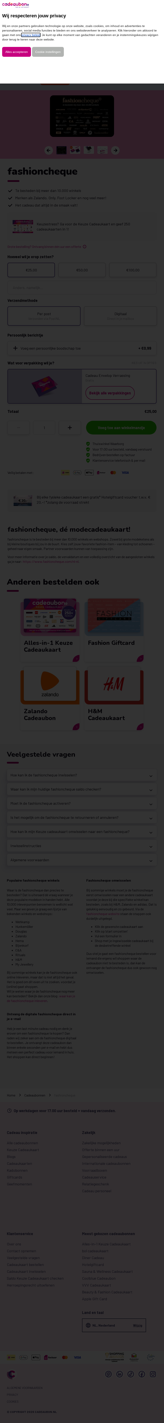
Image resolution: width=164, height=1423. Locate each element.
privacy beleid (31, 35)
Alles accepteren (16, 52)
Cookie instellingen (48, 52)
